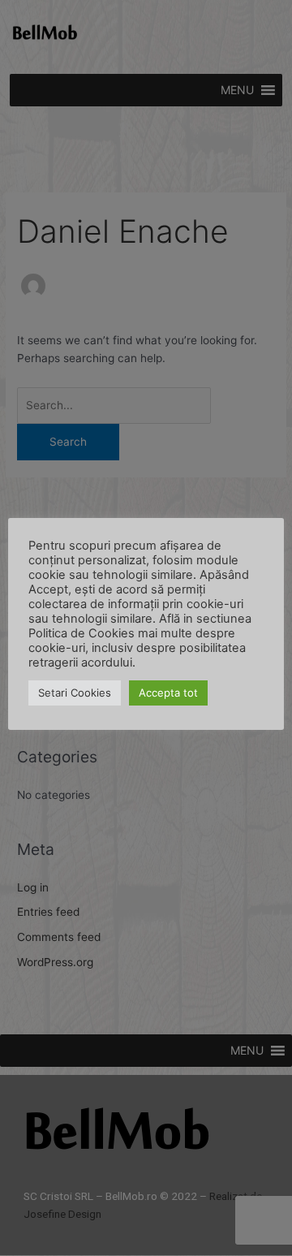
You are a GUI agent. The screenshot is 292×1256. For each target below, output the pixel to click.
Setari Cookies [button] (74, 692)
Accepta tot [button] (168, 692)
